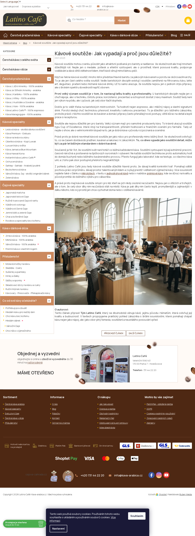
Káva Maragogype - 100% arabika (23, 114)
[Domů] (11, 43)
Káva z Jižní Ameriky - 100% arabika (24, 86)
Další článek (136, 333)
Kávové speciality (13, 122)
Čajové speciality (13, 185)
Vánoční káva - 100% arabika (21, 244)
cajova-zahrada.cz (36, 474)
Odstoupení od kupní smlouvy (113, 422)
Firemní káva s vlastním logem (21, 249)
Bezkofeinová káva (16, 169)
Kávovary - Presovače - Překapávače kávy (28, 293)
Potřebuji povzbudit (16, 308)
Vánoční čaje (13, 326)
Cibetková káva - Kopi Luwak (21, 141)
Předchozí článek (113, 333)
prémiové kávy (155, 173)
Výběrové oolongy (15, 204)
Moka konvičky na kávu (18, 264)
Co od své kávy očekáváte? (19, 300)
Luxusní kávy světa (16, 145)
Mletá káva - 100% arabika (19, 239)
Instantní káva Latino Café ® (20, 157)
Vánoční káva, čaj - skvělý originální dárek (27, 173)
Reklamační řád (106, 418)
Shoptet (163, 494)
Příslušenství (10, 256)
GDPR (149, 408)
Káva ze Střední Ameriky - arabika (23, 90)
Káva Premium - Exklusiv (18, 133)
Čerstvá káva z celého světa (20, 60)
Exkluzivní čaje (12, 413)
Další (187, 35)
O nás (54, 404)
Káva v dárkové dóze (15, 228)
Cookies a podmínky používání (161, 413)
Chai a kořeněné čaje (17, 216)
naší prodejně (35, 362)
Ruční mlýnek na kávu (17, 289)
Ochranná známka (61, 422)
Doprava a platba (31, 6)
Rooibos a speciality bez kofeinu (23, 220)
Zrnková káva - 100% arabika (21, 235)
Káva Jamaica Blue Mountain (21, 149)
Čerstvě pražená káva (16, 79)
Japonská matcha (15, 192)
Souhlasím (136, 516)
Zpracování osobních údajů (159, 418)
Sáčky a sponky (14, 280)
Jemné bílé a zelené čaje (19, 212)
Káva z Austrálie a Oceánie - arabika (25, 102)
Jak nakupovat (11, 6)
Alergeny (151, 422)
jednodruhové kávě (117, 173)
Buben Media (185, 494)
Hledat (122, 20)
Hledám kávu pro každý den (20, 312)
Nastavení (58, 528)
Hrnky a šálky (12, 276)
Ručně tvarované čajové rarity (22, 200)
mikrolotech (88, 173)
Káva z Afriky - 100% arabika (20, 98)
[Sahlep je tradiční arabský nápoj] (68, 475)
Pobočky (56, 413)
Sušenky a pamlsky (16, 272)
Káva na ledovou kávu (17, 137)
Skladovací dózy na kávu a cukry (23, 285)
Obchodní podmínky (109, 413)
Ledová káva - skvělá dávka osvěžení (25, 129)
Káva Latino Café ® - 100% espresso (25, 110)
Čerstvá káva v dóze (15, 69)
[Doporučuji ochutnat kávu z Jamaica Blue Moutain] (54, 475)
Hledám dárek (13, 320)
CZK (157, 6)
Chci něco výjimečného (18, 330)
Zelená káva (12, 177)
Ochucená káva (14, 161)
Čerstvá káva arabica (15, 404)
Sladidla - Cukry (14, 268)
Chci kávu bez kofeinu (17, 316)
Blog (54, 408)
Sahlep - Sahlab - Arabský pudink (23, 165)
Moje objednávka (107, 427)
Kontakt (56, 418)
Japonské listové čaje (17, 196)
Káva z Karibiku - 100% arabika (22, 94)
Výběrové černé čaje (17, 208)
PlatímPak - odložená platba (160, 404)
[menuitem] (5, 35)
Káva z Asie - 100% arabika (20, 106)
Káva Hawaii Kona (15, 153)
